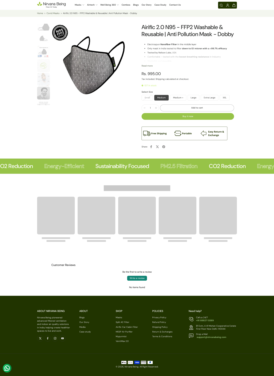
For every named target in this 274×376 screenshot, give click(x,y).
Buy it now (188, 116)
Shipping (160, 79)
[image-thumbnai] (43, 24)
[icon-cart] (234, 5)
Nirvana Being (132, 366)
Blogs (136, 4)
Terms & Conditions (162, 336)
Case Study (160, 4)
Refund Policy (159, 322)
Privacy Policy (159, 317)
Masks (78, 4)
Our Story (147, 4)
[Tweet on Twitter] (157, 147)
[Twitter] (40, 338)
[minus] (144, 108)
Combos (126, 4)
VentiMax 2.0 (122, 341)
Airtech (91, 4)
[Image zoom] (91, 64)
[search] (221, 5)
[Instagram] (55, 338)
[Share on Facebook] (151, 147)
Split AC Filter (122, 322)
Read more (147, 65)
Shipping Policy (160, 327)
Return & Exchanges (162, 331)
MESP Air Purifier (124, 331)
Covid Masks (53, 13)
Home (40, 13)
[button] (197, 107)
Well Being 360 (108, 4)
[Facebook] (48, 338)
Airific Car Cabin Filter (127, 327)
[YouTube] (62, 338)
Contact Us (175, 4)
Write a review (137, 278)
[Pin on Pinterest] (164, 147)
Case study (85, 331)
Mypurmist (121, 336)
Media (82, 327)
